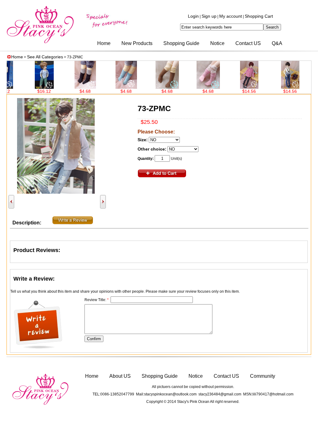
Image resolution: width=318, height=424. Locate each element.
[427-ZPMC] (159, 87)
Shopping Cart (259, 16)
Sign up (209, 16)
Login (193, 16)
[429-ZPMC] (78, 87)
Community (262, 376)
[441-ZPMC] (36, 87)
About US (120, 376)
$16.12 (36, 91)
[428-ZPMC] (118, 87)
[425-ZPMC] (242, 87)
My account (230, 16)
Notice (217, 43)
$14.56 (241, 91)
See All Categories (45, 56)
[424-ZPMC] (283, 87)
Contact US (248, 43)
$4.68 (77, 91)
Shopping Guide (181, 43)
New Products (136, 43)
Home (104, 43)
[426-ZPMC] (200, 87)
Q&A (277, 43)
